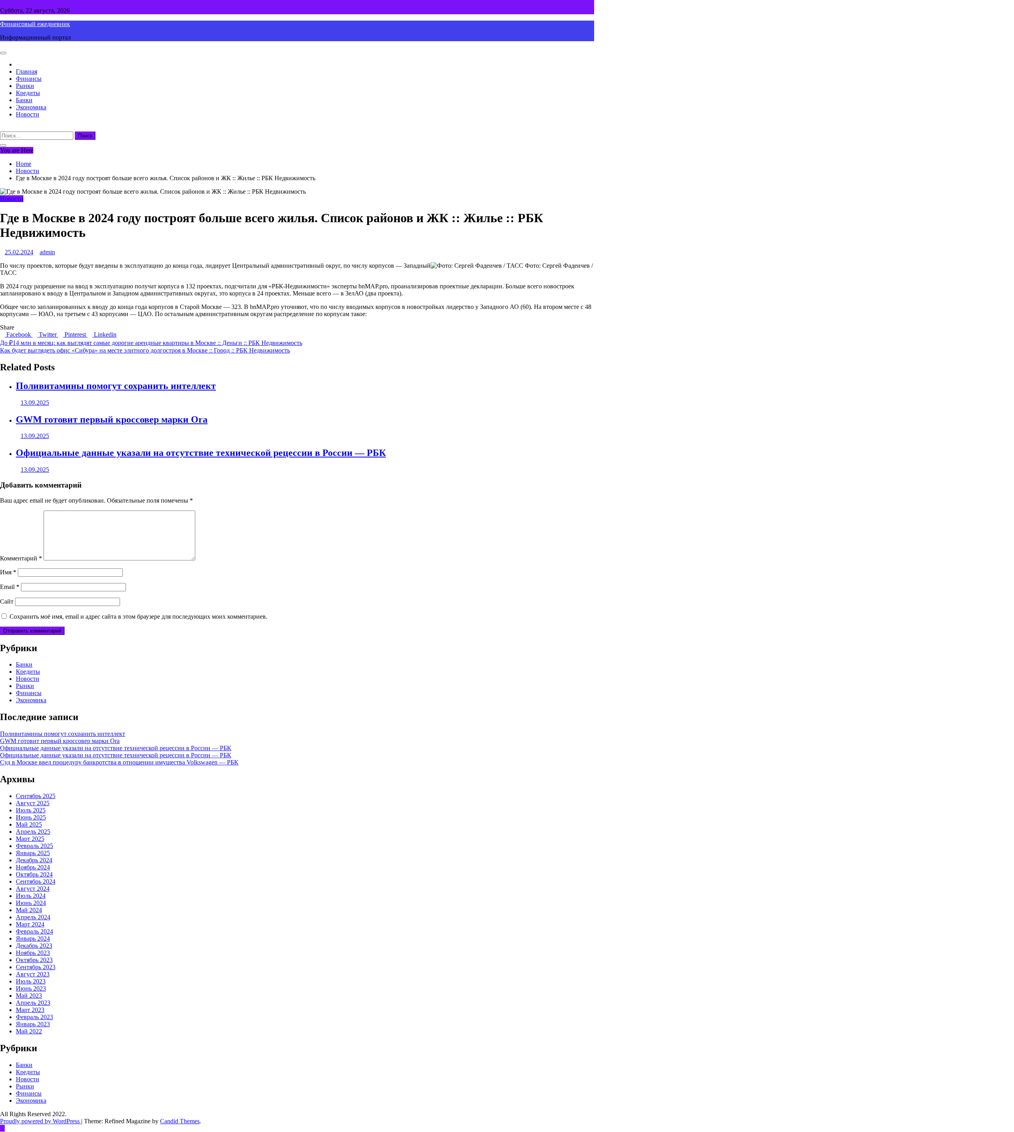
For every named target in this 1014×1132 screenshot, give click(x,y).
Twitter (47, 334)
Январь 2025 (33, 853)
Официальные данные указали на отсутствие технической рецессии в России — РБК (201, 453)
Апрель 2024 (33, 917)
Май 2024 (29, 910)
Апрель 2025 (33, 831)
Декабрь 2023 (34, 945)
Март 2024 (30, 924)
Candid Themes (180, 1121)
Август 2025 (33, 803)
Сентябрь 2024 (35, 881)
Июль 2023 (31, 981)
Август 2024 (33, 888)
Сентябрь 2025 (35, 796)
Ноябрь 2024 (33, 867)
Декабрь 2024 (34, 860)
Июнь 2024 (31, 903)
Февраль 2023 (34, 1017)
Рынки (25, 85)
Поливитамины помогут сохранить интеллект (116, 386)
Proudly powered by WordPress (40, 1121)
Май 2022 (29, 1031)
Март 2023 (30, 1009)
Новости (27, 114)
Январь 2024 (33, 938)
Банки (24, 100)
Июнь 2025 (31, 817)
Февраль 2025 (34, 845)
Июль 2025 (31, 810)
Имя (8, 572)
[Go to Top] (2, 1128)
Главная (26, 71)
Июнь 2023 (31, 988)
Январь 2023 (33, 1024)
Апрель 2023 (33, 1002)
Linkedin (104, 334)
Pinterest (75, 334)
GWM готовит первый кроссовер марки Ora (112, 419)
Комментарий (21, 558)
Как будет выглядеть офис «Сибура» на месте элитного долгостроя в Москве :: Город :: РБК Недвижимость (145, 350)
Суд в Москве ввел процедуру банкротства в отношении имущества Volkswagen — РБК (119, 762)
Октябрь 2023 (34, 960)
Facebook (18, 334)
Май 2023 (29, 995)
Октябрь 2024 (34, 874)
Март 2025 (30, 838)
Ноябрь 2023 (33, 952)
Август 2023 (33, 974)
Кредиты (28, 93)
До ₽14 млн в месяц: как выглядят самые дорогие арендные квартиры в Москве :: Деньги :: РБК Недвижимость (151, 342)
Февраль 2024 (34, 931)
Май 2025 (29, 824)
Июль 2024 (31, 895)
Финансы (29, 78)
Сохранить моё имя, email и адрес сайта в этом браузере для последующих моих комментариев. (138, 616)
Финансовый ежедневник (35, 24)
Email (9, 586)
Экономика (31, 107)
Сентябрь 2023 (35, 967)
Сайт (6, 601)
